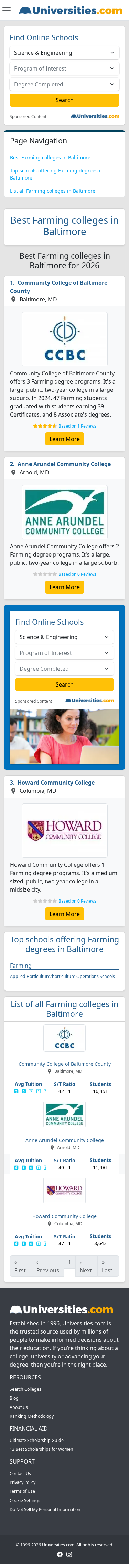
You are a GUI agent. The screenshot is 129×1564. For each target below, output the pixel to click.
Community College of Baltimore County (58, 287)
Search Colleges (25, 1389)
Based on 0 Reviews (77, 574)
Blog (14, 1398)
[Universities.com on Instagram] (69, 1554)
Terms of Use (22, 1491)
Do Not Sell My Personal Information (45, 1509)
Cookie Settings (25, 1500)
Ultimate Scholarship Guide (37, 1440)
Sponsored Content (28, 116)
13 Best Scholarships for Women (41, 1449)
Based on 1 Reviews (77, 426)
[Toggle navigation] (6, 10)
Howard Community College (56, 782)
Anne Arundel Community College (64, 464)
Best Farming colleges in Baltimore (50, 157)
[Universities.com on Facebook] (60, 1554)
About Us (19, 1407)
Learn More (65, 439)
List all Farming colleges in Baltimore (52, 190)
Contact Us (20, 1473)
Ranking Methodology (32, 1416)
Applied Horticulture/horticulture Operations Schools (62, 976)
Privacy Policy (22, 1482)
